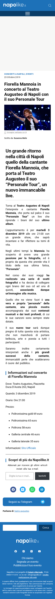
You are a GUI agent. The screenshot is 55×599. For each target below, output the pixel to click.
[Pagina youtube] (39, 551)
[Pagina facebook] (16, 551)
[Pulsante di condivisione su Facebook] (13, 489)
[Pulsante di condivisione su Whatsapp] (32, 489)
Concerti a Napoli (14, 74)
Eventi (29, 74)
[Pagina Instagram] (24, 551)
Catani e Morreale (35, 572)
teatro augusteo (22, 511)
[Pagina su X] (32, 551)
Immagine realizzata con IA (17, 132)
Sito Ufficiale (28, 448)
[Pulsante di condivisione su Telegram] (42, 489)
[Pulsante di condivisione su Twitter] (23, 489)
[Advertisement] (27, 43)
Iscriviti (42, 476)
